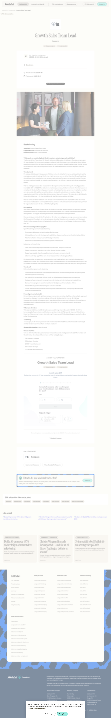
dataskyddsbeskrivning (38, 709)
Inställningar (49, 714)
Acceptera (62, 714)
